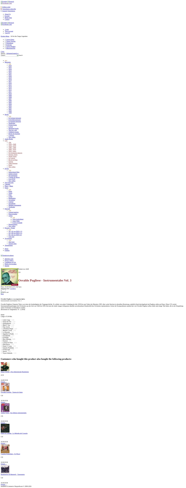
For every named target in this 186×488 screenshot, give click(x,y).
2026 (10, 66)
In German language (15, 118)
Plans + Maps (9, 186)
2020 (10, 76)
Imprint (7, 266)
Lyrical (11, 127)
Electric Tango (13, 154)
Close (2, 51)
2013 (10, 88)
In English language (15, 120)
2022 (10, 72)
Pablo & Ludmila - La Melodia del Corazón (14, 433)
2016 (10, 83)
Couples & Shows (14, 177)
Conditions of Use (10, 262)
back (2, 294)
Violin (10, 193)
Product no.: (22, 269)
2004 (10, 104)
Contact (7, 19)
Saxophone (12, 203)
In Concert (12, 158)
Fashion (7, 250)
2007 (10, 99)
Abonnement (9, 245)
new (6, 60)
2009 (10, 95)
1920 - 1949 (12, 144)
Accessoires (8, 238)
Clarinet (11, 202)
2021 (10, 74)
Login (7, 29)
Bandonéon (12, 198)
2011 (10, 92)
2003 (10, 106)
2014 (10, 86)
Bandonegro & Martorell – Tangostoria (13, 474)
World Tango (13, 156)
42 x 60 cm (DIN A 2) (15, 233)
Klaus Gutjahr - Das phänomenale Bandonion (15, 372)
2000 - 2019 (12, 149)
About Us (8, 14)
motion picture (13, 174)
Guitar (10, 196)
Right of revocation (10, 264)
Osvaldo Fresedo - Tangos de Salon (12, 392)
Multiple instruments (15, 205)
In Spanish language (15, 121)
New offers (12, 137)
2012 (10, 90)
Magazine (8, 62)
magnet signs (12, 243)
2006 (10, 100)
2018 (10, 79)
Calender (7, 184)
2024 (10, 69)
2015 (10, 85)
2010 (10, 93)
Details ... (4, 382)
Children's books (14, 132)
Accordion (12, 200)
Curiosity (11, 135)
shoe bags (12, 242)
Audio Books (9, 139)
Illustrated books (14, 128)
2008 (10, 97)
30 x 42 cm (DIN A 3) (15, 231)
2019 (10, 78)
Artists (10, 216)
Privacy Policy (9, 260)
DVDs (7, 168)
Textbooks (12, 207)
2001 (10, 109)
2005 (10, 102)
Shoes (6, 249)
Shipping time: (5, 288)
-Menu (5, 36)
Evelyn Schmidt (17, 223)
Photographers (13, 224)
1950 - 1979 (12, 146)
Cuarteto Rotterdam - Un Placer (10, 454)
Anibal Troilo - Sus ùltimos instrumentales (13, 413)
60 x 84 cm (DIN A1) (15, 235)
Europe (11, 161)
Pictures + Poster (10, 228)
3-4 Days (13, 288)
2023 (10, 71)
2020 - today (12, 151)
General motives (14, 212)
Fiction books (13, 125)
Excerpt (7, 16)
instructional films (14, 172)
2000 (10, 111)
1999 (10, 113)
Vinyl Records (9, 182)
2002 (10, 107)
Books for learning (14, 134)
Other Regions (13, 163)
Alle (10, 64)
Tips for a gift (13, 130)
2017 (10, 81)
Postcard (7, 209)
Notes (6, 188)
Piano (10, 191)
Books (7, 114)
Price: (2, 287)
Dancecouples (13, 214)
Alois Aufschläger (17, 219)
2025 (10, 67)
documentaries (13, 175)
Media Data (8, 18)
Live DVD (12, 179)
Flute (10, 195)
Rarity (10, 165)
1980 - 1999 (12, 148)
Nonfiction (12, 123)
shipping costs (9, 259)
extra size (11, 237)
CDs (6, 141)
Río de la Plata (13, 160)
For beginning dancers (15, 153)
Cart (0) (7, 33)
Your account (9, 31)
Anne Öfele (16, 221)
